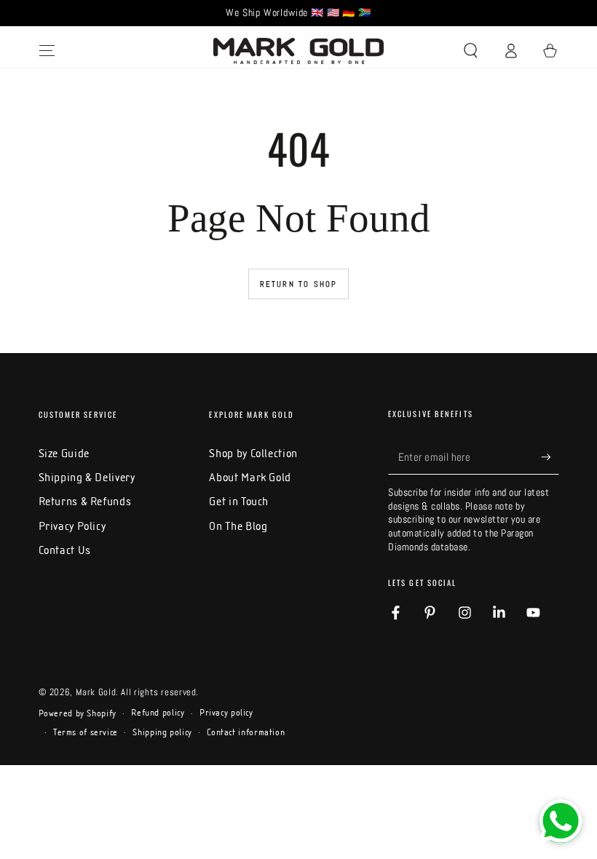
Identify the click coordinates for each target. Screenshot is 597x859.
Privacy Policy (72, 526)
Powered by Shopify (77, 713)
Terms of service (85, 732)
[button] (471, 51)
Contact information (246, 732)
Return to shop (299, 284)
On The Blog (238, 526)
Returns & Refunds (85, 501)
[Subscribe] (549, 457)
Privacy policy (226, 713)
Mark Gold (96, 692)
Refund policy (157, 713)
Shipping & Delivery (87, 477)
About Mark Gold (249, 477)
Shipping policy (162, 732)
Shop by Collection (253, 453)
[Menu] (47, 51)
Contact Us (65, 550)
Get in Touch (239, 501)
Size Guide (64, 453)
